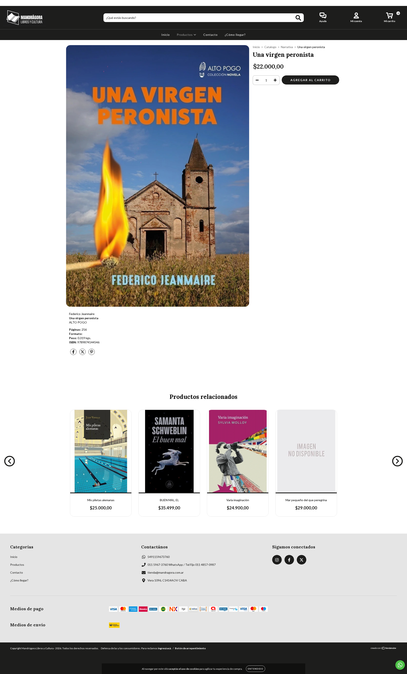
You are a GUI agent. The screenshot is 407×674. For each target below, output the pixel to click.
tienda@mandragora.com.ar (166, 572)
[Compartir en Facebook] (73, 353)
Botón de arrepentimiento (190, 648)
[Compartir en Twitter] (82, 353)
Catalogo (270, 47)
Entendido (255, 668)
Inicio (165, 34)
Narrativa (287, 47)
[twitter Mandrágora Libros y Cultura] (18, 3)
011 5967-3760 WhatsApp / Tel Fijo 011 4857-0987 (182, 564)
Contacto (210, 34)
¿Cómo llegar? (235, 34)
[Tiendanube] (383, 648)
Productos (185, 34)
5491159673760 (159, 557)
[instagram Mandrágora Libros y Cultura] (6, 3)
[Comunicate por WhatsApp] (400, 665)
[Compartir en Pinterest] (91, 353)
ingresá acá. (164, 648)
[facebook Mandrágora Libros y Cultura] (12, 3)
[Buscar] (298, 18)
